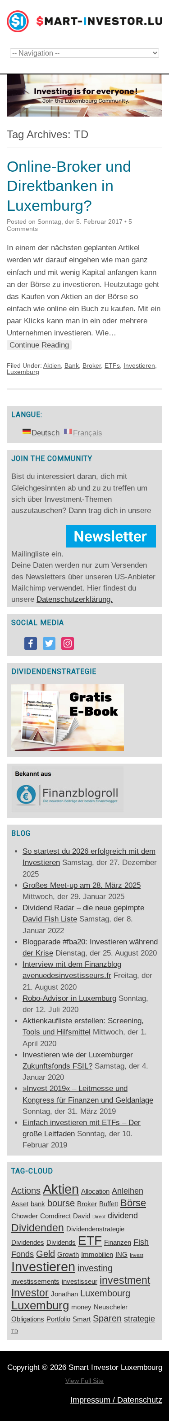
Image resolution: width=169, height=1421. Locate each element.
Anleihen (127, 1190)
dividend (123, 1215)
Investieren (139, 365)
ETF (90, 1240)
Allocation (95, 1191)
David (81, 1216)
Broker (91, 365)
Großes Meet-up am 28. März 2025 (82, 885)
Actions (26, 1190)
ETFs (112, 365)
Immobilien (97, 1254)
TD (14, 1331)
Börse (133, 1202)
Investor (30, 1293)
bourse (61, 1203)
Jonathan (64, 1294)
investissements (35, 1281)
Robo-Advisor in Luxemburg (69, 998)
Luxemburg (23, 371)
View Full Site (84, 1380)
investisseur (79, 1281)
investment (125, 1280)
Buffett (108, 1204)
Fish (141, 1242)
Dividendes (27, 1242)
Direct (98, 1216)
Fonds (22, 1254)
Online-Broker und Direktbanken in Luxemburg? (69, 186)
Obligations (27, 1319)
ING (121, 1254)
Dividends (61, 1242)
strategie (139, 1318)
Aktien (52, 365)
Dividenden (37, 1228)
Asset (19, 1204)
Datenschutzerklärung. (75, 599)
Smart (82, 1319)
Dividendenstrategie (95, 1229)
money (81, 1307)
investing (95, 1268)
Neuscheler (111, 1307)
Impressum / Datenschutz (116, 1399)
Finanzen (117, 1242)
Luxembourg (105, 1293)
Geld (45, 1254)
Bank (71, 365)
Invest (136, 1255)
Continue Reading (39, 345)
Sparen (107, 1318)
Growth (68, 1254)
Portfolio (58, 1319)
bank (38, 1204)
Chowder (24, 1216)
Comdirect (55, 1216)
